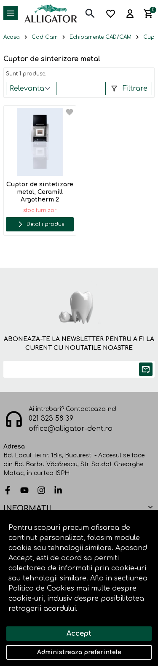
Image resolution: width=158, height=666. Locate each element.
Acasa (11, 37)
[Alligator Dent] (50, 13)
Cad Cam (45, 37)
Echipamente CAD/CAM (100, 37)
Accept (79, 633)
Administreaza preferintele (79, 652)
